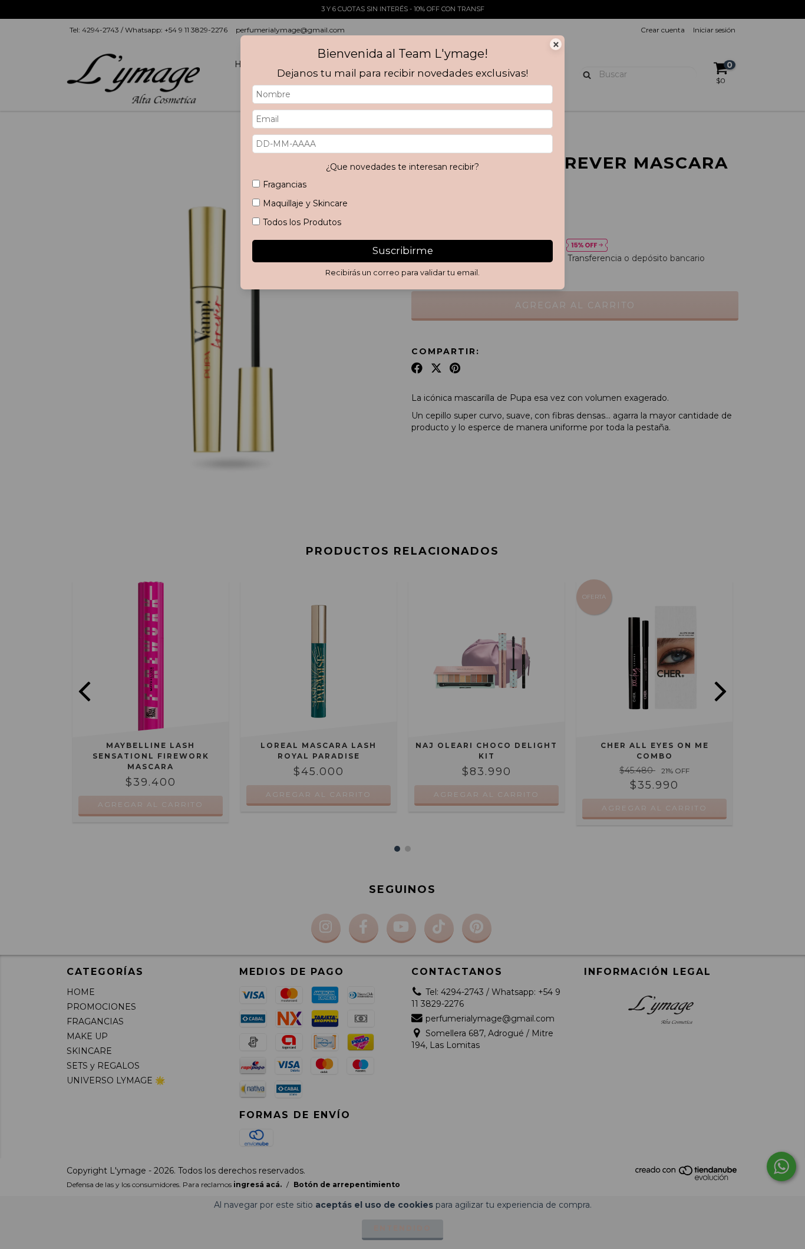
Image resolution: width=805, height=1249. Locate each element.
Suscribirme (402, 250)
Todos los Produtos (302, 222)
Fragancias (284, 184)
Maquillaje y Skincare (305, 203)
